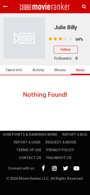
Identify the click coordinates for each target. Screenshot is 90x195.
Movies (60, 70)
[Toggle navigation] (5, 6)
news (80, 70)
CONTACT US (30, 158)
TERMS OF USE (28, 150)
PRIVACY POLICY (60, 150)
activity (38, 70)
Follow (66, 50)
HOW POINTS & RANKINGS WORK (30, 134)
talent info (13, 70)
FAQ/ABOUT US (59, 158)
